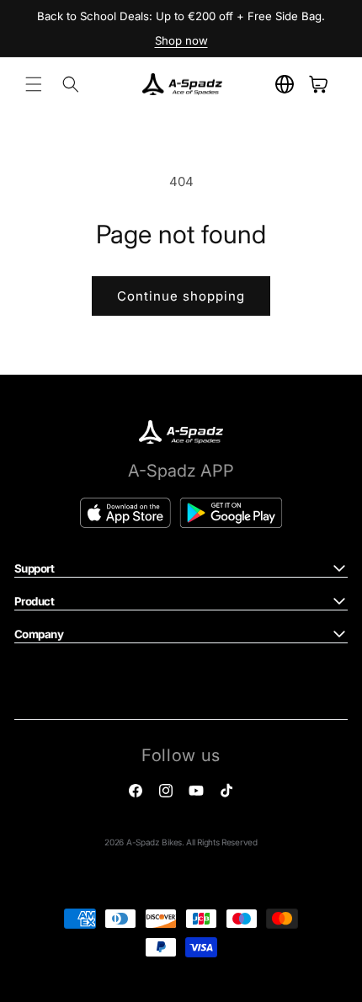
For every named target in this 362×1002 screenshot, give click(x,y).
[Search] (70, 84)
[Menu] (33, 84)
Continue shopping (181, 296)
